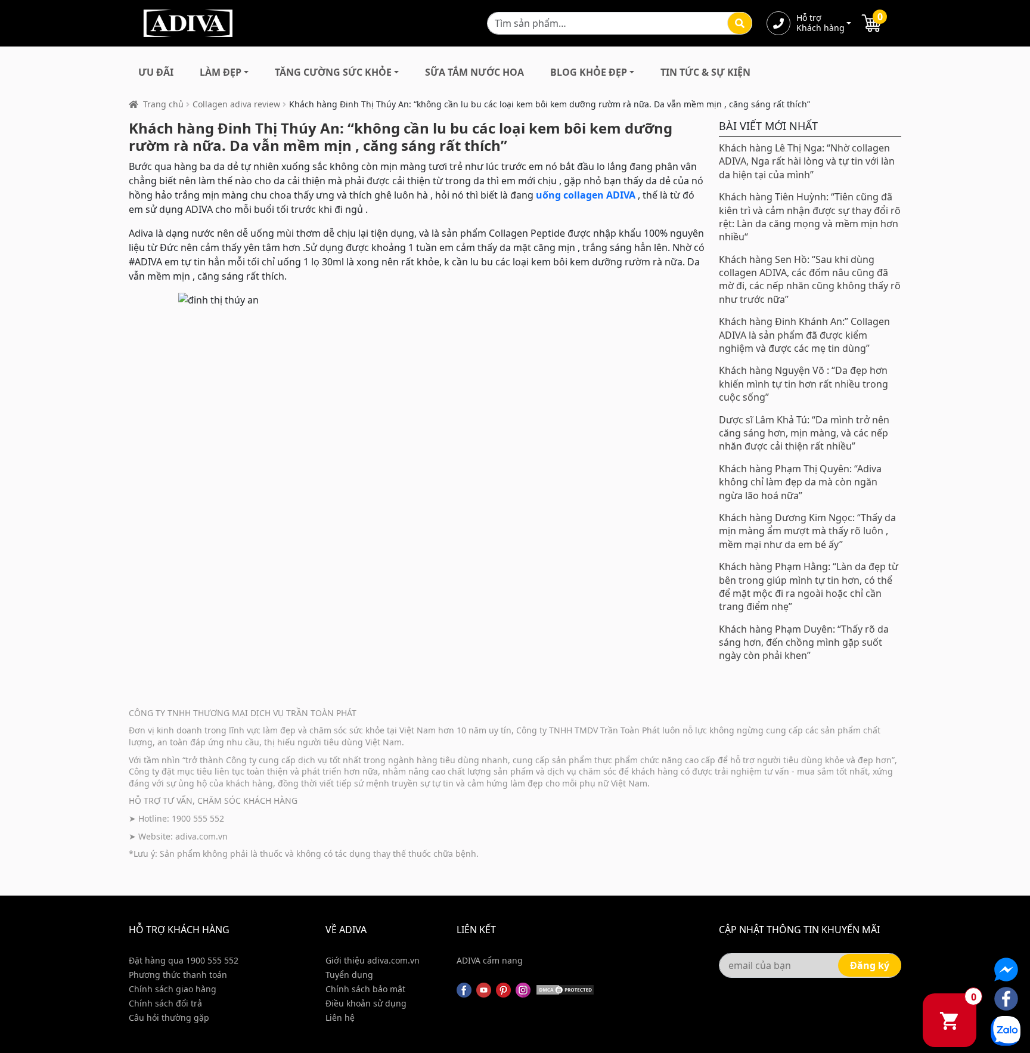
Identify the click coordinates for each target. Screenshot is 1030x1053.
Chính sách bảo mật (365, 989)
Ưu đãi (155, 72)
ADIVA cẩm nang (490, 960)
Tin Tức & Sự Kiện (705, 72)
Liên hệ (340, 1017)
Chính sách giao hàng (172, 989)
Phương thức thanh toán (178, 974)
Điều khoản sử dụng (366, 1003)
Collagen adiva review (236, 104)
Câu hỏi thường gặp (169, 1017)
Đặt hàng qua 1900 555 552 (183, 960)
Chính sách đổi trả (165, 1003)
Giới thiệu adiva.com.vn (372, 960)
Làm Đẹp (220, 72)
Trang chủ (163, 104)
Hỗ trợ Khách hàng (820, 23)
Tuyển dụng (349, 974)
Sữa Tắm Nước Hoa (474, 72)
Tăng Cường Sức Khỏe (333, 72)
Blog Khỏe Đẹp (588, 72)
